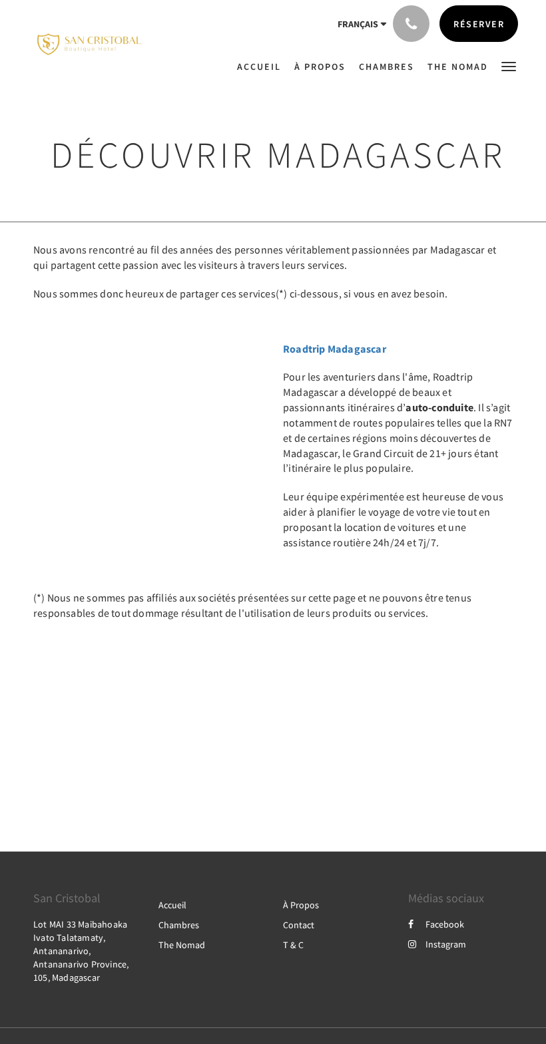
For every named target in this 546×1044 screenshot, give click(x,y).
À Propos (301, 905)
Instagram (445, 944)
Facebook (444, 924)
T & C (293, 945)
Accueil (172, 905)
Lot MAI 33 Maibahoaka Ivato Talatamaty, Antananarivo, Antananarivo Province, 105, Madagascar (81, 950)
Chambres (178, 925)
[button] (509, 65)
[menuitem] (262, 66)
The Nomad (181, 945)
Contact (298, 925)
